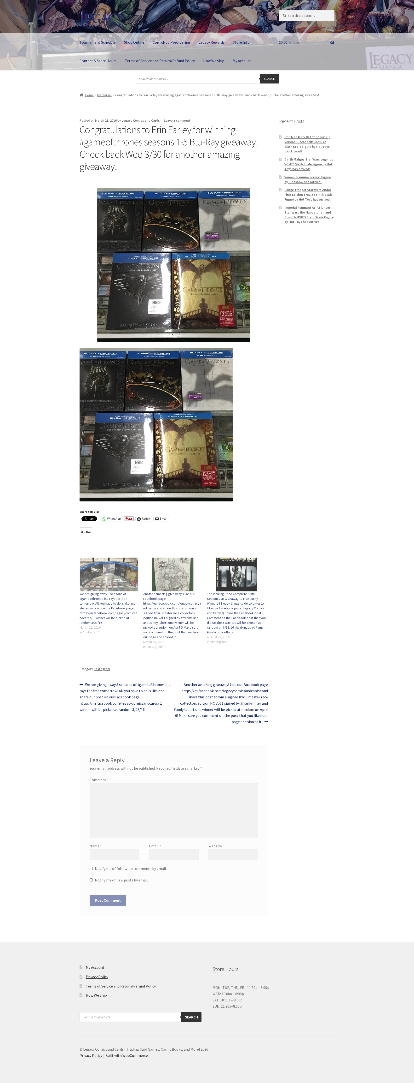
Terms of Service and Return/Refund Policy (160, 60)
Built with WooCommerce (126, 1055)
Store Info (241, 42)
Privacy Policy (97, 976)
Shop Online (134, 42)
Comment (99, 779)
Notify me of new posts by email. (122, 880)
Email (155, 846)
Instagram (104, 95)
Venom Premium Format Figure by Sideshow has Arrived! (307, 179)
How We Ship (213, 60)
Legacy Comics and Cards (141, 120)
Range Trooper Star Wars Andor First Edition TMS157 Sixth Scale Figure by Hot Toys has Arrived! (308, 195)
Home (89, 95)
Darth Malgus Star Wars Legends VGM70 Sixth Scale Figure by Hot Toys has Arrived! (308, 164)
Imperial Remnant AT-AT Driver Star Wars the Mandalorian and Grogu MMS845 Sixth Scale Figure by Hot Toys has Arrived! (309, 214)
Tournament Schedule (98, 42)
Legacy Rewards (211, 42)
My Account (242, 60)
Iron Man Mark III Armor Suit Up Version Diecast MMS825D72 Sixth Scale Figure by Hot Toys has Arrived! (307, 144)
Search (269, 79)
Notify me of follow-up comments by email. (131, 868)
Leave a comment (177, 120)
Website (215, 846)
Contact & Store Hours (98, 60)
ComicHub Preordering (171, 42)
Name (96, 846)
